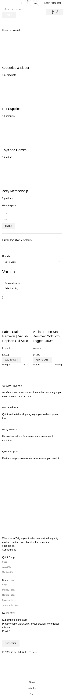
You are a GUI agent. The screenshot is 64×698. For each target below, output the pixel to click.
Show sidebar (13, 283)
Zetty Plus (55, 12)
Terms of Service (10, 605)
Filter (8, 226)
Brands (6, 256)
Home (5, 30)
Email (6, 631)
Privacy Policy (8, 590)
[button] (42, 360)
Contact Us (7, 572)
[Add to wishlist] (44, 326)
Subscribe (11, 643)
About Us (6, 567)
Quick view (36, 326)
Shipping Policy (9, 600)
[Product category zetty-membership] (32, 118)
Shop (4, 562)
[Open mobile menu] (3, 3)
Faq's (4, 584)
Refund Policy (8, 595)
